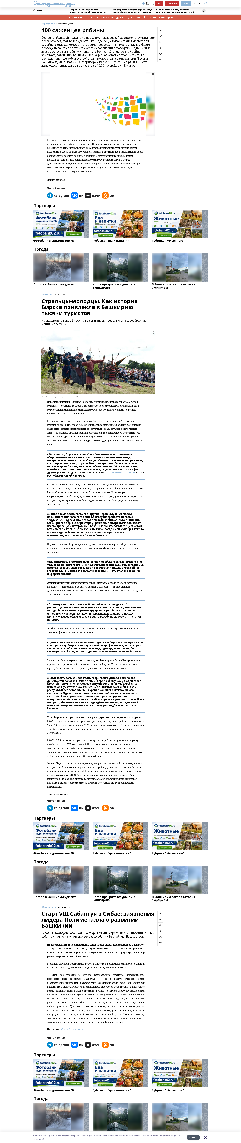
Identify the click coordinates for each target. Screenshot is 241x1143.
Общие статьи (48, 907)
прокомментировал (122, 472)
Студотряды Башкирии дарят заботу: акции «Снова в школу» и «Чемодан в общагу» (132, 11)
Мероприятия (48, 24)
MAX (186, 3)
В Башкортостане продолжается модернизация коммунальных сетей (175, 11)
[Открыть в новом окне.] (58, 195)
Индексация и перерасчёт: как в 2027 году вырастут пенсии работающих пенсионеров (120, 17)
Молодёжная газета (72, 1029)
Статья (37, 10)
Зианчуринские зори (53, 3)
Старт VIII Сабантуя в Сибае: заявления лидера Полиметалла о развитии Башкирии (87, 11)
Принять (193, 1137)
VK (159, 3)
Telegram (172, 3)
